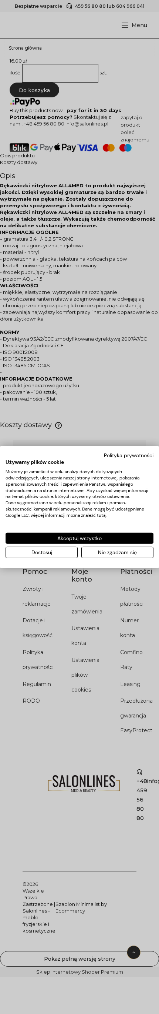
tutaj (101, 515)
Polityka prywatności (128, 455)
